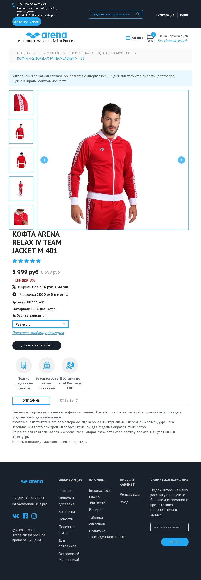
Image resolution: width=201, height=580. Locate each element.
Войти (184, 15)
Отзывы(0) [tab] (69, 400)
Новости (65, 519)
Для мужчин (49, 53)
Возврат (96, 509)
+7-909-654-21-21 (31, 4)
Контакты (66, 511)
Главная (24, 53)
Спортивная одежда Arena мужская (100, 53)
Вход (124, 501)
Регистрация (165, 15)
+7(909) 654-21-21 (28, 497)
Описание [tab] (31, 400)
